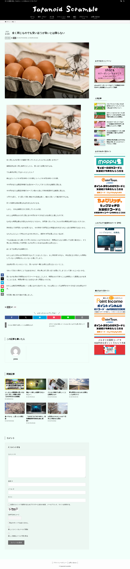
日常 (15, 307)
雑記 (15, 38)
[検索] (123, 1)
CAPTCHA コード (13, 514)
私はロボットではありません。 (19, 523)
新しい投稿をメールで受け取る (18, 536)
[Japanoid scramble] (65, 9)
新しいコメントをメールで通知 (18, 529)
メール (11, 489)
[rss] (121, 1)
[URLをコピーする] (82, 317)
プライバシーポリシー (60, 562)
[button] (12, 317)
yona (15, 359)
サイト (10, 497)
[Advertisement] (109, 42)
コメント (12, 454)
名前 (10, 481)
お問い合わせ (73, 562)
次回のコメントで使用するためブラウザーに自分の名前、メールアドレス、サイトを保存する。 (40, 504)
